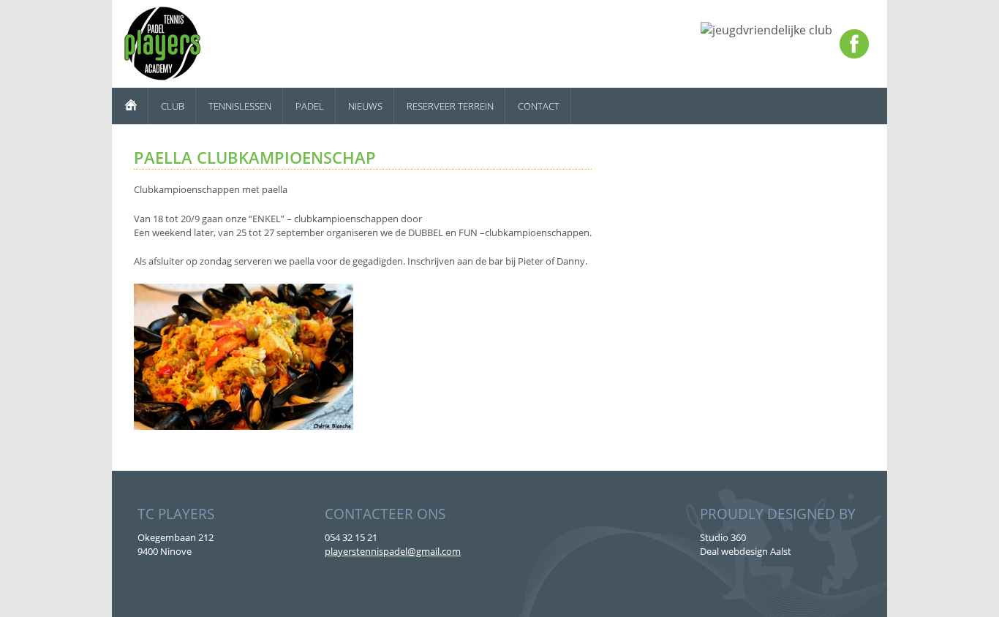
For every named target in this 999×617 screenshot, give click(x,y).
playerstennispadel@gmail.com (393, 551)
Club (172, 106)
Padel (309, 106)
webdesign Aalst (756, 551)
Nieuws (365, 106)
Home (130, 106)
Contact (538, 106)
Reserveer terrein (450, 106)
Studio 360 (723, 537)
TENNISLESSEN (239, 106)
